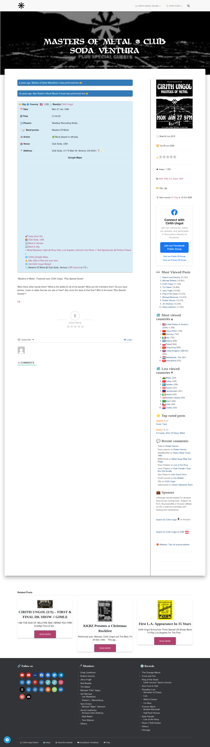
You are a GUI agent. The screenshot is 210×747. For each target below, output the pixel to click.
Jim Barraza (167, 303)
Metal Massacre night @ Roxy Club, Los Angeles (50, 250)
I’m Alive (147, 703)
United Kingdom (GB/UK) (177, 350)
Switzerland (171, 360)
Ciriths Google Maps (38, 256)
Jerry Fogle (167, 290)
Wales (168, 377)
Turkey (169, 381)
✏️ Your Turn (173, 5)
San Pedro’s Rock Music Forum (49, 93)
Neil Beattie (85, 683)
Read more (45, 634)
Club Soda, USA (36, 239)
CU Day (174, 197)
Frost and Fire (149, 676)
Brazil (168, 400)
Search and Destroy (171, 277)
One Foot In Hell (150, 686)
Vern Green (86, 704)
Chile (168, 404)
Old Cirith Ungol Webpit (39, 263)
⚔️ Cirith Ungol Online (147, 5)
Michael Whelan (169, 280)
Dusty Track (161, 424)
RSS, (161, 178)
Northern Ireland (173, 397)
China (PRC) (171, 330)
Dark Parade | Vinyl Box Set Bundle (174, 469)
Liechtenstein (171, 390)
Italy (167, 337)
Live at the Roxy (180, 464)
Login (129, 339)
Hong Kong (171, 347)
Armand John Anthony (92, 713)
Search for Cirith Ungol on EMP (170, 531)
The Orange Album (151, 672)
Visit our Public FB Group (174, 256)
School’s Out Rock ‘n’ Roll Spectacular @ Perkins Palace (103, 250)
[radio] (160, 157)
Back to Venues (35, 243)
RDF (181, 178)
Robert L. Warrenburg (92, 700)
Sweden (169, 384)
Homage (146, 730)
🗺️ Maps (46, 742)
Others (83, 723)
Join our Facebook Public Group (174, 247)
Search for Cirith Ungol (166, 519)
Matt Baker (87, 716)
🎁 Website (161, 544)
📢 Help (106, 742)
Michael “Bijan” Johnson (93, 706)
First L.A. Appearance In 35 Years (165, 624)
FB (84, 267)
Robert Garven (168, 300)
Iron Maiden (178, 477)
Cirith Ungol (67, 104)
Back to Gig (34, 246)
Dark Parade (148, 716)
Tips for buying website (178, 544)
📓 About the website (64, 742)
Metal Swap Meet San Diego (175, 460)
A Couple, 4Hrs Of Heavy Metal (170, 432)
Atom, (176, 178)
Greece (169, 340)
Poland (169, 344)
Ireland (169, 394)
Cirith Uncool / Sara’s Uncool (157, 682)
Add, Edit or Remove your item (43, 260)
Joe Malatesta (89, 696)
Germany (170, 334)
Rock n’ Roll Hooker (151, 723)
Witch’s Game (150, 699)
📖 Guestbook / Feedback (88, 742)
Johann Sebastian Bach (182, 484)
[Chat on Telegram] (7, 739)
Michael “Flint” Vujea (90, 690)
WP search (74, 267)
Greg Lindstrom (169, 306)
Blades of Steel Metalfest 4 (46, 82)
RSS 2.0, (168, 178)
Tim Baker (167, 287)
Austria (169, 387)
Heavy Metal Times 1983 (174, 454)
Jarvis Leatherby (88, 710)
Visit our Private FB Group (174, 260)
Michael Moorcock (170, 297)
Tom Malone (88, 720)
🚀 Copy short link (34, 236)
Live (145, 696)
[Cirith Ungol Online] (21, 6)
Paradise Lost (148, 689)
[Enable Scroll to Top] (204, 741)
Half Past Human (151, 713)
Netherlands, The (173, 357)
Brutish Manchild (151, 709)
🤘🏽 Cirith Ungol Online (29, 742)
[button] (159, 5)
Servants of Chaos (152, 692)
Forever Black (148, 706)
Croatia (169, 407)
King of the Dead (169, 293)
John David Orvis (179, 474)
